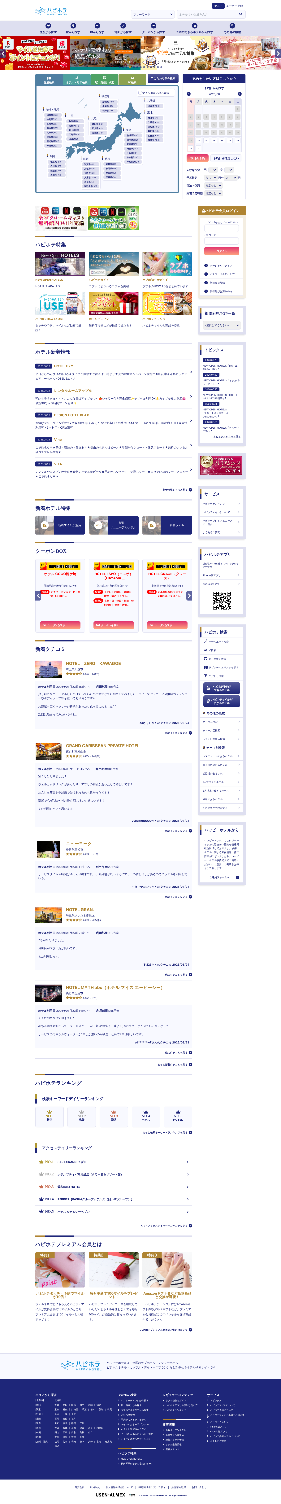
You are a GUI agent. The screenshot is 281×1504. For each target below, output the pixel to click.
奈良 (90, 1427)
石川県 (97, 128)
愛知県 (111, 173)
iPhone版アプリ (212, 575)
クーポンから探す (153, 32)
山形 (73, 1404)
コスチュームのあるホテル (217, 756)
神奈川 (66, 1409)
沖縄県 (52, 145)
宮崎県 (52, 137)
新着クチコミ (172, 1449)
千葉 (84, 1409)
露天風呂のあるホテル (215, 764)
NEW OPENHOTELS (131, 1458)
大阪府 (89, 173)
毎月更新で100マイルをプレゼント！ (114, 1295)
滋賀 (82, 1427)
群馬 (109, 1409)
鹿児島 (108, 1441)
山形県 (153, 135)
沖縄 (56, 1446)
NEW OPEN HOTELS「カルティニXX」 (221, 427)
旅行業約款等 (178, 1487)
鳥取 (73, 1432)
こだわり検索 (216, 676)
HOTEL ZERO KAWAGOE (93, 663)
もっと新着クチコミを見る (173, 1064)
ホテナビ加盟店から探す (133, 1429)
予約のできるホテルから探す (194, 32)
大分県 (52, 132)
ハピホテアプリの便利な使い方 (182, 1405)
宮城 (90, 1404)
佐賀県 (52, 119)
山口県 (74, 139)
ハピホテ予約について (221, 1410)
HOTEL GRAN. (80, 909)
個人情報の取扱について (119, 1487)
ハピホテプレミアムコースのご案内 (217, 522)
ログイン (221, 251)
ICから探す (97, 32)
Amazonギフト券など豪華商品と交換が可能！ (167, 1295)
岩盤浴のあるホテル (214, 773)
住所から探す (48, 32)
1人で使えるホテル (213, 782)
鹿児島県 (53, 141)
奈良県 (89, 182)
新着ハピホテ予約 (175, 1439)
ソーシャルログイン (221, 265)
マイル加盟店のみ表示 (155, 92)
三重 (82, 1423)
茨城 (101, 1409)
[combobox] (206, 14)
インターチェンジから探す (135, 1400)
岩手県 (153, 122)
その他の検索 (232, 32)
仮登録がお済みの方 (221, 291)
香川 (56, 1437)
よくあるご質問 (211, 532)
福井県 (97, 132)
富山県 (97, 124)
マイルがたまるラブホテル (135, 1424)
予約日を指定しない (226, 158)
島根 (82, 1432)
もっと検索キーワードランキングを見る (165, 1132)
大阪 (56, 1427)
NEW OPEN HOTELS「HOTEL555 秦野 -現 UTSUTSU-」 (215, 410)
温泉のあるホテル (213, 799)
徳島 (65, 1437)
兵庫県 (90, 177)
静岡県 (111, 168)
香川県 (55, 166)
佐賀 (65, 1441)
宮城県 (154, 126)
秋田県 (153, 131)
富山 (65, 1418)
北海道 (154, 106)
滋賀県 (89, 164)
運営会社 (79, 1487)
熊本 (82, 1441)
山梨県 (107, 106)
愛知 (56, 1423)
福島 (99, 1404)
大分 (90, 1441)
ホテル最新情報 (174, 1444)
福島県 (154, 140)
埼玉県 (133, 148)
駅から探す (73, 32)
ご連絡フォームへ (219, 877)
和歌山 (100, 1427)
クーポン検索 (210, 721)
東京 (56, 1409)
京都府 (89, 168)
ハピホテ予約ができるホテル (222, 688)
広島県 (74, 134)
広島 (65, 1432)
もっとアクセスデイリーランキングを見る (164, 1225)
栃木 (92, 1409)
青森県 (153, 118)
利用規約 (95, 1487)
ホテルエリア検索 (77, 82)
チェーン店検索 (211, 730)
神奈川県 (133, 161)
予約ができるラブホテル (133, 1419)
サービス (212, 494)
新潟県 (108, 101)
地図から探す (123, 32)
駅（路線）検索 (104, 82)
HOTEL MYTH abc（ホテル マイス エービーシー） (115, 987)
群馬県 (132, 144)
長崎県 (52, 123)
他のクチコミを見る (176, 732)
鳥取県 (74, 121)
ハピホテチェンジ (219, 1421)
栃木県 (132, 139)
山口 (90, 1432)
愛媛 (73, 1437)
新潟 (56, 1414)
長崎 (73, 1441)
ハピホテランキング (214, 503)
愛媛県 (55, 170)
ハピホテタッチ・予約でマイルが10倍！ (60, 1295)
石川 (56, 1418)
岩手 (82, 1404)
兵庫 (65, 1427)
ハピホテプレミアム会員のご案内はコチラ (164, 1329)
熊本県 (52, 128)
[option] (191, 109)
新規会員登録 (217, 282)
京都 (73, 1427)
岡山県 (74, 130)
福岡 (56, 1441)
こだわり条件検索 (164, 78)
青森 (56, 1404)
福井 (73, 1418)
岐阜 (65, 1423)
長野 (73, 1414)
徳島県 (55, 161)
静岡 (73, 1423)
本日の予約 (197, 158)
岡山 (56, 1432)
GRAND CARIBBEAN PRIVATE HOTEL (102, 745)
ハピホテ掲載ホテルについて (225, 1436)
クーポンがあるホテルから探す (137, 1433)
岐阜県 (111, 164)
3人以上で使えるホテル (216, 790)
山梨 (65, 1414)
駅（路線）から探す (131, 1405)
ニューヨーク (79, 843)
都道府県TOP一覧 (220, 313)
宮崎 (99, 1441)
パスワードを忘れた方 (222, 274)
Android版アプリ (212, 583)
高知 (82, 1437)
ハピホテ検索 (216, 632)
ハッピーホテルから (222, 830)
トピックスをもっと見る (227, 436)
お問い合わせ (199, 1487)
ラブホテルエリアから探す (224, 667)
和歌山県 (90, 186)
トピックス (214, 350)
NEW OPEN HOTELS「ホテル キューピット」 (221, 379)
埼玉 (76, 1409)
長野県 (107, 110)
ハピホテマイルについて (216, 512)
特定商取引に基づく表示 (152, 1487)
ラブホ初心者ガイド (176, 1400)
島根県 (74, 125)
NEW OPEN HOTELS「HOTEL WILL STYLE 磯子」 (220, 394)
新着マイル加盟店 (175, 1434)
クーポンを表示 (56, 625)
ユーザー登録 (234, 6)
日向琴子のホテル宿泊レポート (137, 1463)
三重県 (111, 177)
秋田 (65, 1404)
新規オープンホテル (176, 1430)
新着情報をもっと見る (175, 489)
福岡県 (52, 115)
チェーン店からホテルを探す (136, 1438)
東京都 (132, 157)
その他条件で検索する (215, 807)
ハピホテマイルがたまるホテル (221, 701)
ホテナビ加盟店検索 (214, 739)
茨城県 (132, 135)
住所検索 (49, 82)
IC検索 (132, 82)
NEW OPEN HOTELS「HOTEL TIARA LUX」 (220, 365)
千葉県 (132, 153)
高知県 (55, 175)
